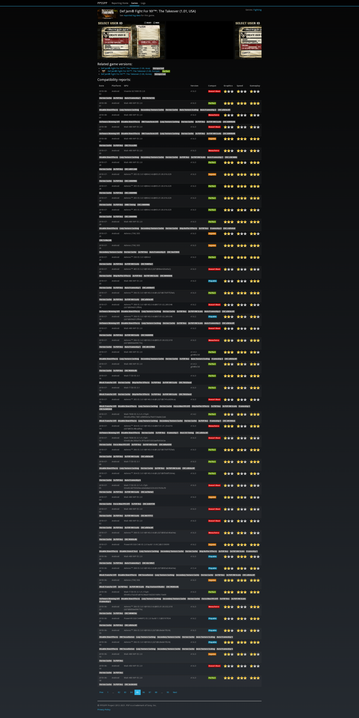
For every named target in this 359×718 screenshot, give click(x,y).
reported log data (132, 15)
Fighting (257, 10)
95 (168, 692)
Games (134, 3)
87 (150, 692)
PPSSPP (102, 3)
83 (125, 692)
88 (156, 692)
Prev (101, 692)
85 (137, 692)
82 (119, 692)
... (113, 692)
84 (131, 692)
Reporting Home (120, 3)
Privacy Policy (103, 709)
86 (144, 692)
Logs (143, 3)
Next (175, 692)
